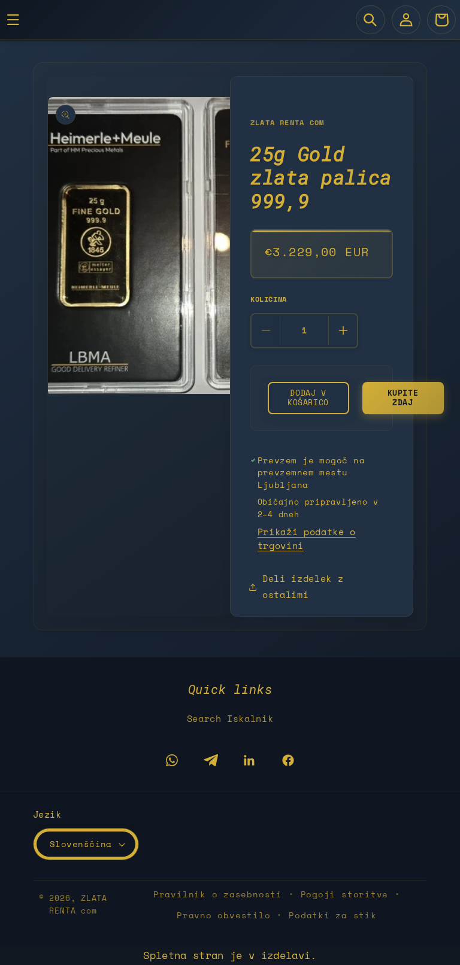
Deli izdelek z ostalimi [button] (302, 587)
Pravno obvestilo (223, 915)
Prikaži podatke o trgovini (307, 539)
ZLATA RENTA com (78, 904)
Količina (268, 298)
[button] (370, 19)
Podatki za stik (333, 915)
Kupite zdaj (403, 397)
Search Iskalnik (230, 719)
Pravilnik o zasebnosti (217, 894)
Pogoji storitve (345, 894)
